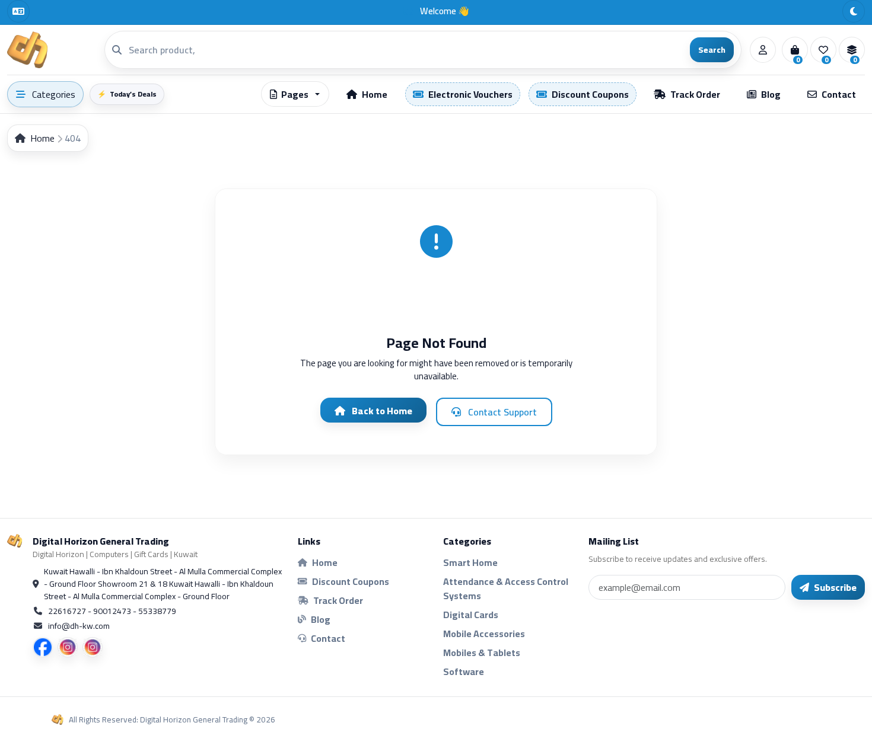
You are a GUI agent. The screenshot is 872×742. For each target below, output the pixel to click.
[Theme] (853, 11)
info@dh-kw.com (79, 626)
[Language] (18, 11)
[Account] (763, 50)
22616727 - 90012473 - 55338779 (112, 611)
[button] (295, 94)
